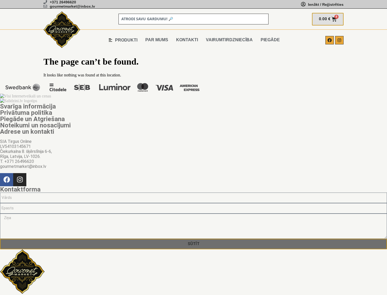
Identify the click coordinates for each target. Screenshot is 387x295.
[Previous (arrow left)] (9, 147)
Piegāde (270, 40)
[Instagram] (339, 40)
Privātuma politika (26, 112)
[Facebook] (329, 40)
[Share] (381, 6)
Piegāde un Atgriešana (32, 119)
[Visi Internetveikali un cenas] (25, 96)
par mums (156, 40)
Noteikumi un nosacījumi (35, 125)
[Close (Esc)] (369, 6)
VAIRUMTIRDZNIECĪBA (229, 40)
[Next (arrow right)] (378, 147)
